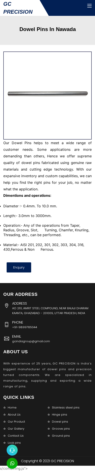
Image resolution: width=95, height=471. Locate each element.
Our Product (16, 421)
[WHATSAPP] (12, 463)
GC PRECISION (17, 8)
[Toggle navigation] (89, 6)
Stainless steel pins (66, 407)
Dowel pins (60, 421)
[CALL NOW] (12, 450)
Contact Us (16, 436)
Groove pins (61, 429)
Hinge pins (59, 414)
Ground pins (61, 436)
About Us (14, 414)
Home (12, 407)
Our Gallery (16, 429)
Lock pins (14, 443)
